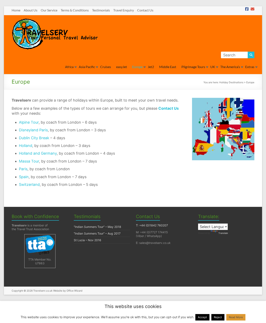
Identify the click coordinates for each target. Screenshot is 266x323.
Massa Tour (29, 161)
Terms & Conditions (75, 10)
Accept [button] (202, 317)
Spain (24, 177)
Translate (223, 233)
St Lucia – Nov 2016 (87, 240)
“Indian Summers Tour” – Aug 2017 (97, 233)
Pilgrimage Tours (193, 67)
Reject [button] (218, 317)
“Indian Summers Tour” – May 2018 (97, 227)
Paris (23, 169)
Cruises (105, 67)
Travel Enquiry (123, 10)
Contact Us (145, 10)
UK (212, 67)
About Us (30, 10)
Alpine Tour (29, 122)
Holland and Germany (38, 153)
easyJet (121, 67)
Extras (249, 67)
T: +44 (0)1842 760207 (152, 225)
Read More (236, 317)
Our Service (49, 10)
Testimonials (101, 10)
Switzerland (29, 184)
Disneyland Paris (33, 130)
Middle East (167, 67)
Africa (69, 67)
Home (16, 10)
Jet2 (151, 67)
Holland (25, 145)
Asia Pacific (87, 67)
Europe (137, 67)
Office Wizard (74, 290)
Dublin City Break (34, 138)
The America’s (230, 67)
